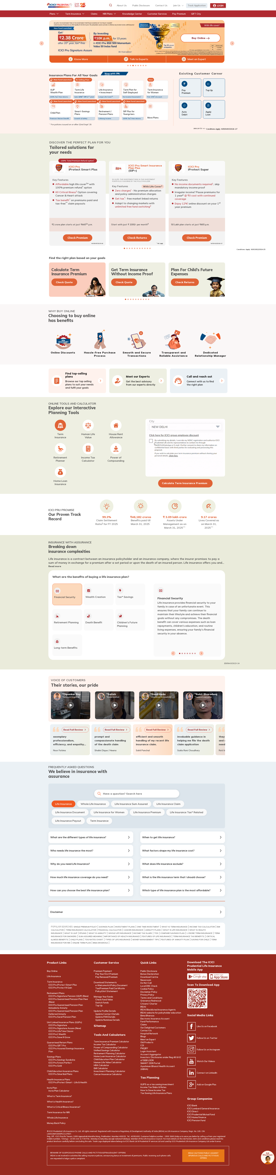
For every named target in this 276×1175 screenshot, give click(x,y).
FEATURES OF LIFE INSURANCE (156, 936)
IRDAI (143, 1006)
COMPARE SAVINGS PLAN (172, 933)
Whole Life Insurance (93, 803)
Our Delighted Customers (153, 1027)
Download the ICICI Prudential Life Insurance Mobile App (204, 965)
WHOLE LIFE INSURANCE (119, 933)
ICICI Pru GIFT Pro (57, 1045)
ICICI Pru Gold (55, 1065)
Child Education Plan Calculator (109, 1059)
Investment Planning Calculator (109, 1071)
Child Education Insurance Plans (63, 1071)
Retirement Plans (56, 993)
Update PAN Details (105, 1017)
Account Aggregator (150, 1054)
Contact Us (146, 1030)
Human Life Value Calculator (108, 1062)
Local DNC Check (148, 986)
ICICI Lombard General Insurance (203, 1108)
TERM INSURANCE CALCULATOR (81, 930)
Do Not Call (146, 983)
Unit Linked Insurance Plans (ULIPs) (64, 1022)
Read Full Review (65, 729)
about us (122, 5)
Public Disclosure (141, 5)
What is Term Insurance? (59, 1096)
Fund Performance (149, 1021)
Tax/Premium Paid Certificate (110, 988)
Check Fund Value (104, 999)
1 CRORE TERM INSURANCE (199, 933)
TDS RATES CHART (94, 939)
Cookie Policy (147, 989)
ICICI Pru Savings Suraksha (62, 1060)
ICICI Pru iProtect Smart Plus (63, 985)
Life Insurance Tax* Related (186, 812)
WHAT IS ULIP (70, 933)
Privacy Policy (147, 994)
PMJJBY (144, 1048)
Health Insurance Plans (58, 1079)
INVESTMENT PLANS (125, 927)
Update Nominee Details (107, 1020)
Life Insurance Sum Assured (131, 803)
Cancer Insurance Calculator (108, 1074)
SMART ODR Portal (150, 1063)
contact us (161, 5)
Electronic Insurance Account (154, 1018)
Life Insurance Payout (68, 820)
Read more (54, 566)
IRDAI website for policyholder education (160, 1012)
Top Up (99, 1005)
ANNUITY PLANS (153, 930)
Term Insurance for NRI (58, 1112)
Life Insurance (63, 803)
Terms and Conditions (151, 997)
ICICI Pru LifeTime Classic (61, 1031)
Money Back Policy (56, 1123)
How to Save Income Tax (152, 1090)
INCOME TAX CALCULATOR (202, 927)
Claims (143, 1024)
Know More (81, 59)
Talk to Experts (139, 59)
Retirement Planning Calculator (109, 1053)
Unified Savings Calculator (107, 1050)
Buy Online (52, 971)
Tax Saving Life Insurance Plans (156, 1093)
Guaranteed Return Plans (60, 1042)
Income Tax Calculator (105, 1044)
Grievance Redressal (150, 1000)
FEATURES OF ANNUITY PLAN (175, 939)
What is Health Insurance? (60, 1101)
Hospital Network (149, 1033)
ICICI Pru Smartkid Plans (60, 1074)
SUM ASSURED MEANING (90, 936)
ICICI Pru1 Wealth (57, 1034)
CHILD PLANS (76, 939)
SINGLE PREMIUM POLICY (85, 927)
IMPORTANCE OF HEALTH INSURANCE (122, 936)
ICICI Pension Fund (196, 1120)
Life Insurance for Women (109, 812)
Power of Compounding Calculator (111, 1047)
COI (142, 1045)
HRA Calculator (101, 1065)
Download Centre (149, 977)
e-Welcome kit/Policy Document (111, 985)
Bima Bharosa (100, 943)
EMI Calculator (101, 1068)
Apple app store (219, 976)
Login (220, 5)
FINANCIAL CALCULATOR (110, 930)
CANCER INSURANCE (133, 930)
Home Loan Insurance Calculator (110, 1056)
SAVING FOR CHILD (200, 939)
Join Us (176, 5)
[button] (110, 5)
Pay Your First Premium (106, 974)
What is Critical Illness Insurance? (63, 1107)
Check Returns (137, 237)
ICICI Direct (192, 1111)
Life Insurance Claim (168, 803)
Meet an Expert (197, 59)
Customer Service (106, 962)
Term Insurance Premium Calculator (111, 1041)
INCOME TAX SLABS (142, 933)
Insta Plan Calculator (59, 1090)
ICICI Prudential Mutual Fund (201, 1114)
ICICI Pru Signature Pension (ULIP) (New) (68, 996)
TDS (156, 933)
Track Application (197, 5)
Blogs (143, 1036)
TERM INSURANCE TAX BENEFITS (188, 936)
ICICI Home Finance (196, 1117)
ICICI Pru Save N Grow (59, 1037)
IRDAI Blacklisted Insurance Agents (158, 1009)
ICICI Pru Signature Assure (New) (65, 1028)
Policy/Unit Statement (106, 991)
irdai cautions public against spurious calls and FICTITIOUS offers (203, 1155)
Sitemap (100, 1026)
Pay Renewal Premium (106, 977)
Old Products (146, 1042)
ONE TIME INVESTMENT (148, 927)
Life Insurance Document (70, 812)
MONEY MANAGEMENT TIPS (146, 939)
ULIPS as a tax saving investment (157, 1084)
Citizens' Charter (148, 1003)
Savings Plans (54, 1056)
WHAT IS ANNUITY (97, 933)
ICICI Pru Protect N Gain (60, 987)
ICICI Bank (192, 1105)
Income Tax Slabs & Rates (153, 1087)
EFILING (82, 933)
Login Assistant (148, 1051)
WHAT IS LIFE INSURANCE (175, 930)
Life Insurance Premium (147, 812)
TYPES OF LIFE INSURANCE (117, 939)
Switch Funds (102, 1002)
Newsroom (145, 980)
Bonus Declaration (149, 974)
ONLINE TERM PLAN (81, 943)
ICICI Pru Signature (58, 1025)
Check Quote (64, 282)
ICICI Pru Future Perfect (60, 1062)
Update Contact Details (107, 1014)
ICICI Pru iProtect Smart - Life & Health (68, 1082)
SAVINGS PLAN (106, 927)
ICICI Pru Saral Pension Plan (62, 1017)
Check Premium (77, 237)
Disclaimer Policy (148, 992)
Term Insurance (99, 820)
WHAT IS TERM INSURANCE (174, 927)
